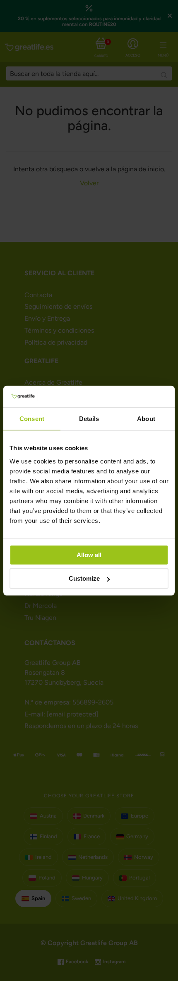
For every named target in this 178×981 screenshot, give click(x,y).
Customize (84, 578)
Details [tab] (89, 418)
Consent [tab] (31, 418)
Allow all (89, 554)
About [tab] (146, 418)
